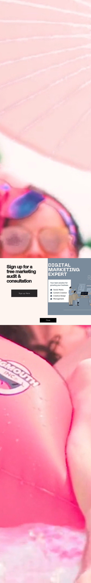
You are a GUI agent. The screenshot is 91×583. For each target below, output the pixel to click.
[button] (48, 320)
